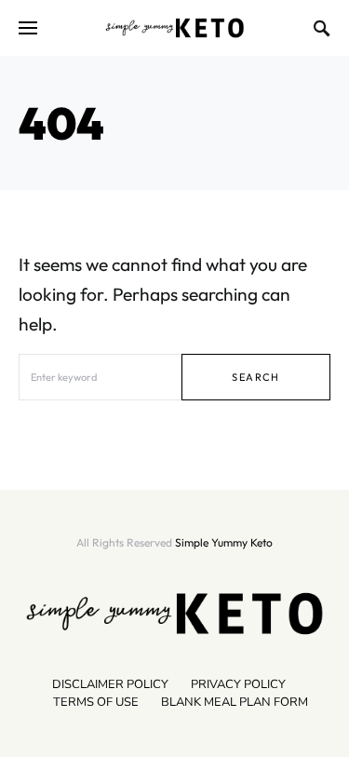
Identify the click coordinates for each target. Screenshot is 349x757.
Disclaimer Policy (110, 684)
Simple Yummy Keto (224, 542)
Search (255, 377)
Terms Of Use (96, 702)
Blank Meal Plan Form (234, 702)
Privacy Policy (238, 684)
